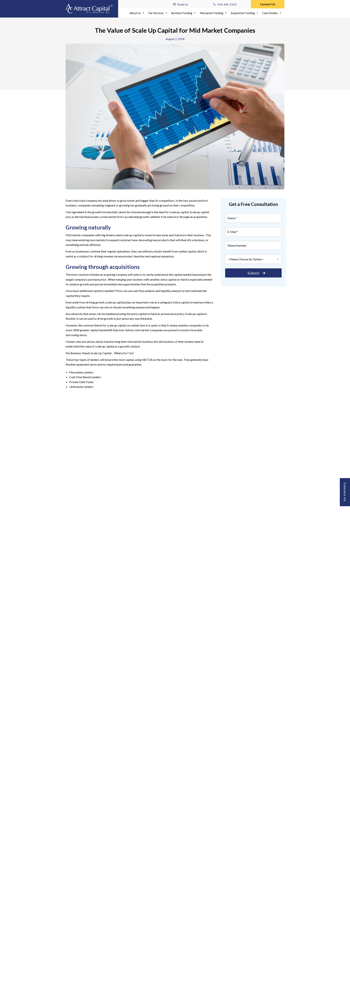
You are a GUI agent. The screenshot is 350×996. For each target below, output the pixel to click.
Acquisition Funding (243, 13)
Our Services (156, 13)
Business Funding (181, 13)
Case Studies (270, 13)
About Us (135, 13)
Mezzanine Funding (211, 13)
